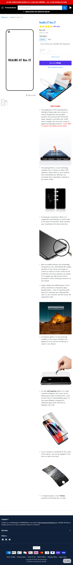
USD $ (35, 548)
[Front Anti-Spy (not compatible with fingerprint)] (55, 46)
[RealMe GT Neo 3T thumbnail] (2, 103)
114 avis (56, 26)
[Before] (42, 42)
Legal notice (62, 557)
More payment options (55, 67)
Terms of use (32, 557)
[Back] (50, 42)
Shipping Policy (52, 557)
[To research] (64, 8)
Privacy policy (21, 557)
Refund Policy (42, 557)
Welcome (4, 17)
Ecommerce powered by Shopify (36, 561)
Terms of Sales (11, 557)
